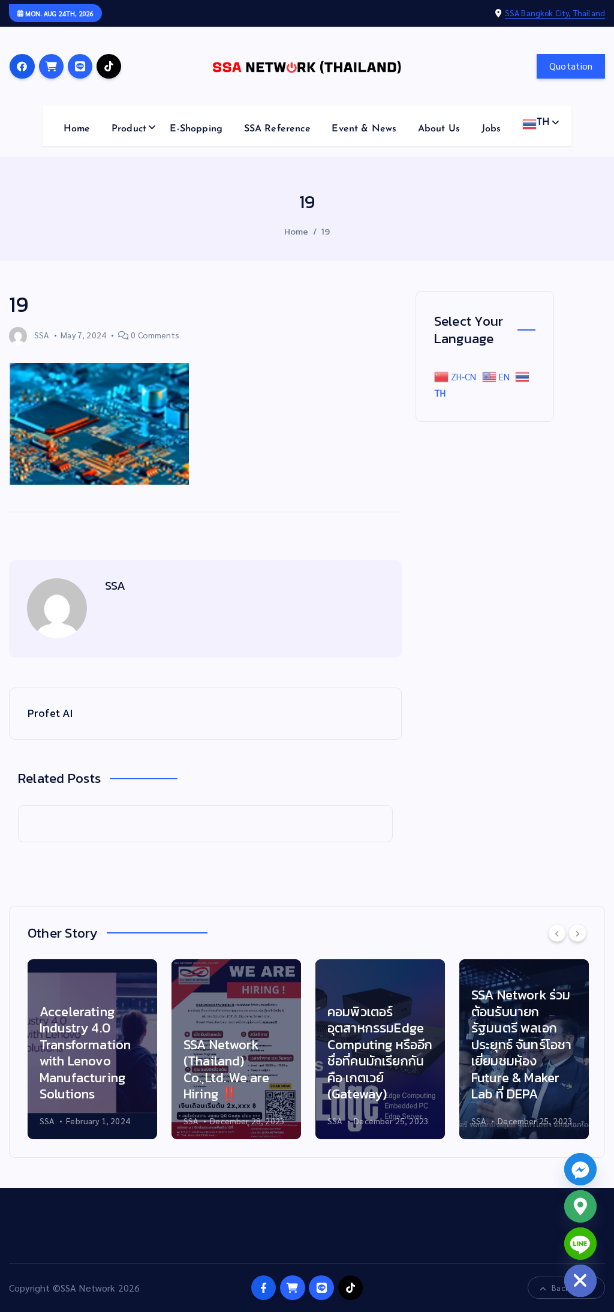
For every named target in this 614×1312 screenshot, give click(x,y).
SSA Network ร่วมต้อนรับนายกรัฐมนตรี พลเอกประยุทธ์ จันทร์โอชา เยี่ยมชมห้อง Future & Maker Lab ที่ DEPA (521, 1044)
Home (77, 129)
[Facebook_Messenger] (580, 1169)
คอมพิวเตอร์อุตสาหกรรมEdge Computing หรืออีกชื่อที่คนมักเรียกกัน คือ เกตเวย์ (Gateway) (379, 1053)
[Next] (577, 933)
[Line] (580, 1243)
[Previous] (557, 933)
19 (325, 231)
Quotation (571, 65)
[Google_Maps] (580, 1206)
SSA (41, 334)
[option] (92, 1049)
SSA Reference (277, 129)
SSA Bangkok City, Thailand (555, 12)
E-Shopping (196, 129)
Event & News (364, 129)
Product (129, 129)
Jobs (491, 129)
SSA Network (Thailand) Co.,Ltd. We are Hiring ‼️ (226, 1069)
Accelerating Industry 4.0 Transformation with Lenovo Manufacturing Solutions (85, 1053)
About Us (439, 129)
